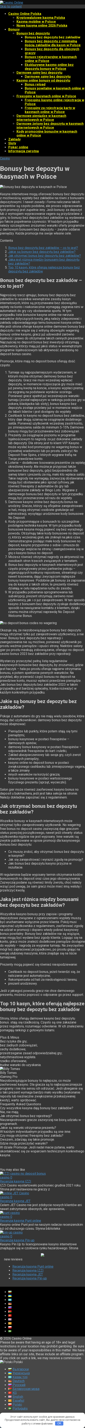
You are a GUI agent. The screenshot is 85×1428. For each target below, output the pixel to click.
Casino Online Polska (24, 14)
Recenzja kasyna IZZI (15, 1181)
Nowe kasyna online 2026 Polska (42, 25)
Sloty (12, 143)
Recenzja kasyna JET (15, 1201)
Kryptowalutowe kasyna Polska (41, 18)
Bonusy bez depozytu (33, 33)
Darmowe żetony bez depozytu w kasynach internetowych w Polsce (50, 126)
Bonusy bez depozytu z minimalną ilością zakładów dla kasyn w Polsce (53, 43)
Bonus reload (35, 84)
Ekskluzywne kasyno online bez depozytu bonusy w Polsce (49, 67)
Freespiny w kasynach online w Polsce (46, 96)
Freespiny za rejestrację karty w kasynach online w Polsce (50, 110)
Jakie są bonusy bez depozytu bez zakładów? (42, 252)
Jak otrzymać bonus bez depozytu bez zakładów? (44, 256)
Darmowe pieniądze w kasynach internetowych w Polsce (41, 118)
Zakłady (14, 139)
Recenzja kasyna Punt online (20, 1221)
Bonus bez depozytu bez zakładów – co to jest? (43, 248)
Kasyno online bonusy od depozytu (43, 80)
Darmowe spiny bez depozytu (39, 73)
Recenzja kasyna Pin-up (17, 1240)
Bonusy (14, 29)
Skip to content (11, 6)
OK (59, 1423)
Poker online (18, 147)
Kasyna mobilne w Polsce (36, 22)
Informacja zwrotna (23, 151)
